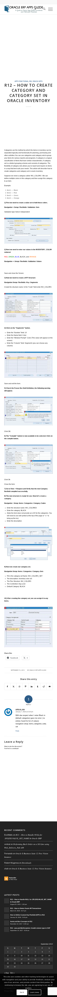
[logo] (23, 9)
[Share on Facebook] (7, 686)
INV (30, 81)
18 (28, 959)
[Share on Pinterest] (25, 686)
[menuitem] (42, 9)
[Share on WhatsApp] (19, 686)
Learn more (34, 992)
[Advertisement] (28, 50)
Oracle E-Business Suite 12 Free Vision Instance (32, 868)
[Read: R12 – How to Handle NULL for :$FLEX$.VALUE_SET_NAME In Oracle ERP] (6, 900)
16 (15, 959)
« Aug (6, 973)
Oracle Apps (38, 81)
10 (21, 955)
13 (42, 955)
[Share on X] (13, 686)
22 (8, 963)
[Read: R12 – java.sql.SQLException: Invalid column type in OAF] (6, 929)
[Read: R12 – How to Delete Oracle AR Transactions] (6, 909)
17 (21, 959)
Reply (17, 731)
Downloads (26, 862)
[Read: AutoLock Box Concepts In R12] (6, 923)
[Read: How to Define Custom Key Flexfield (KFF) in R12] (6, 916)
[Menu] (49, 9)
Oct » (12, 973)
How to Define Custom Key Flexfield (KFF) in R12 (27, 915)
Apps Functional (21, 81)
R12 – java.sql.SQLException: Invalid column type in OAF (30, 928)
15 (8, 959)
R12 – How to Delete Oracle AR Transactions (25, 908)
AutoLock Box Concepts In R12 (21, 921)
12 (35, 955)
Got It (22, 992)
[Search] (42, 9)
